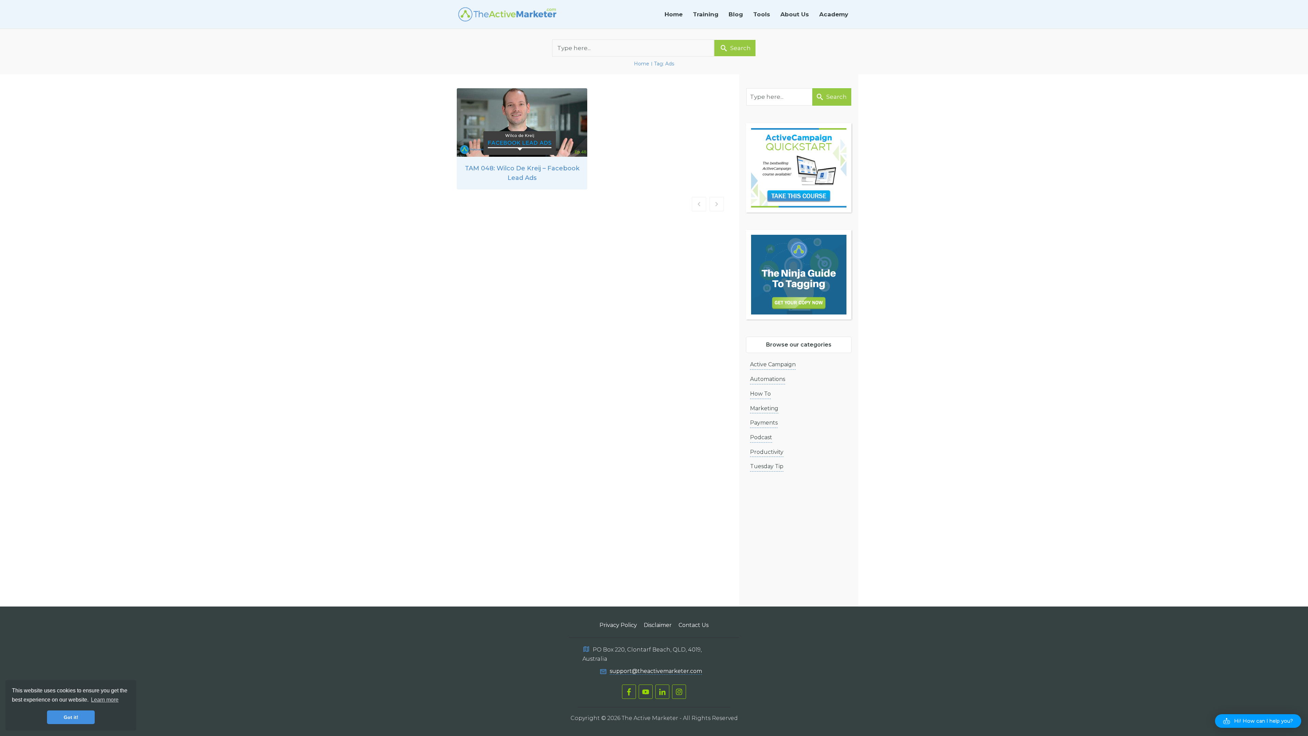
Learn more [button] (105, 700)
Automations (767, 379)
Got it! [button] (71, 717)
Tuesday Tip (766, 466)
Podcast (761, 437)
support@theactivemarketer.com (656, 671)
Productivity (766, 452)
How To (760, 393)
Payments (764, 422)
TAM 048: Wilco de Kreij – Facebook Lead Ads (522, 138)
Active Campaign (773, 364)
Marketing (764, 408)
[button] (1258, 721)
